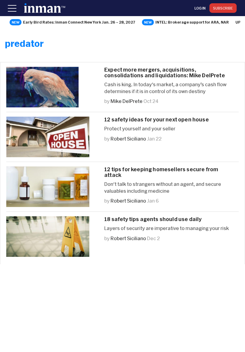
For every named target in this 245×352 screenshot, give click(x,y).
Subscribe (223, 8)
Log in (200, 8)
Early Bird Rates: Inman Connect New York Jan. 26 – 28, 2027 (79, 22)
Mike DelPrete (127, 101)
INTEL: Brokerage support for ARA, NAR (192, 22)
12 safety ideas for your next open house (156, 119)
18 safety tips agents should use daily (152, 219)
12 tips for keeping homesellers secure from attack (161, 172)
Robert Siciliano (128, 138)
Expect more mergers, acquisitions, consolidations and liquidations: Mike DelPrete (164, 72)
